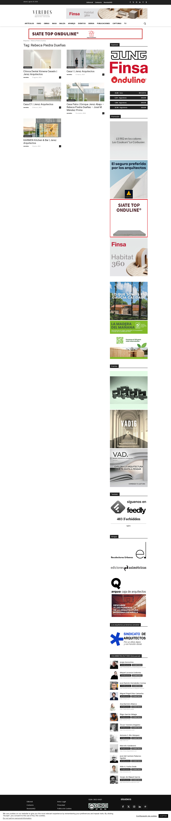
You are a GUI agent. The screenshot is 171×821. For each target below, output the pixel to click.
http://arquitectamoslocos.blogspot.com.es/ (132, 688)
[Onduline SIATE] (129, 218)
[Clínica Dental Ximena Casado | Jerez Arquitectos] (42, 59)
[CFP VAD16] (129, 429)
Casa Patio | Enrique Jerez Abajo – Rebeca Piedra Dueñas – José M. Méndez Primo (85, 107)
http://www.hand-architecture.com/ (129, 782)
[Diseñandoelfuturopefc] (129, 340)
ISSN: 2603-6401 (95, 799)
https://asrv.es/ (124, 740)
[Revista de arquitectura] (42, 14)
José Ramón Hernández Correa (133, 683)
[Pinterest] (143, 2)
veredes (26, 77)
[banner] (129, 468)
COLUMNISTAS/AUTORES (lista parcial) (125, 656)
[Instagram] (136, 2)
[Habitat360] (129, 257)
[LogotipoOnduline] (129, 79)
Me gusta (142, 93)
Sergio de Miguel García (130, 777)
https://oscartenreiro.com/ (127, 730)
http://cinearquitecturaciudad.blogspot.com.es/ (133, 667)
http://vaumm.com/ (125, 719)
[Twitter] (133, 2)
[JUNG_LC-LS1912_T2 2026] (129, 140)
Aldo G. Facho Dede (128, 766)
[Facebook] (130, 2)
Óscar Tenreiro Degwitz (130, 725)
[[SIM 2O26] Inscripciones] (129, 390)
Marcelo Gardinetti (128, 746)
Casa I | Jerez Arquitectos (80, 71)
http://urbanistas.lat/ (125, 772)
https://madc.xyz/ (125, 698)
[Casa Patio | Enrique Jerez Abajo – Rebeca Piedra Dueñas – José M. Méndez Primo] (85, 92)
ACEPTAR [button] (163, 816)
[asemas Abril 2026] (129, 179)
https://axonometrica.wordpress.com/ (130, 678)
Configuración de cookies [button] (146, 816)
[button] (145, 23)
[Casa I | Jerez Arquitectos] (85, 59)
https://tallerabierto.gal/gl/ (127, 709)
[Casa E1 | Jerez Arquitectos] (42, 92)
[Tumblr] (146, 2)
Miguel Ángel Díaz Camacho (132, 693)
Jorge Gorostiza (126, 662)
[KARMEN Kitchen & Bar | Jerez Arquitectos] (42, 127)
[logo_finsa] (129, 67)
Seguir (143, 98)
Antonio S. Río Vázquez (129, 735)
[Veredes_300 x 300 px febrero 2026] (129, 301)
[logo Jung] (129, 55)
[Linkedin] (140, 2)
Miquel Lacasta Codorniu (130, 672)
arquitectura (27, 67)
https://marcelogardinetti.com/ (128, 751)
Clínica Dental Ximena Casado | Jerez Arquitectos (40, 73)
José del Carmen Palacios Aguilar (130, 757)
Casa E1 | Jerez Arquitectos (38, 104)
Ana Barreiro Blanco (128, 704)
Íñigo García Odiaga (128, 714)
